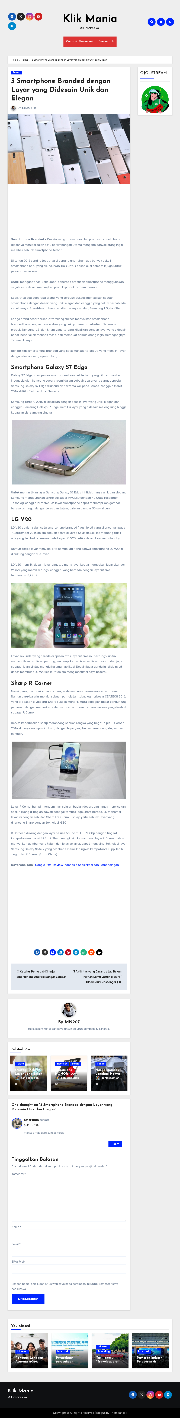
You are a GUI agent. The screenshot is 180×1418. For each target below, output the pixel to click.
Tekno (16, 72)
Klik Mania (90, 19)
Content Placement (79, 41)
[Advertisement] (69, 212)
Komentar (19, 1174)
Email (16, 1244)
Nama (16, 1227)
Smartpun (31, 1120)
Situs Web (18, 1261)
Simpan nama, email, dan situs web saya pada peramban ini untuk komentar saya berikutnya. (65, 1286)
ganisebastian (30, 1077)
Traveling (104, 1351)
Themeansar (118, 1412)
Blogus (100, 1412)
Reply (115, 1143)
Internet (62, 1063)
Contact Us (106, 41)
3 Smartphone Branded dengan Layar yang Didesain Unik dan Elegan (61, 90)
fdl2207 (27, 108)
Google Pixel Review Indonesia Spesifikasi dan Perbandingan (77, 865)
